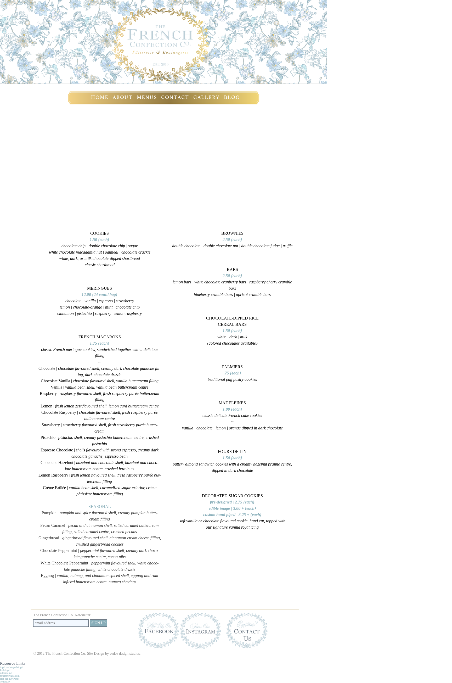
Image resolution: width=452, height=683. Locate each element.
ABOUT (123, 97)
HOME (100, 97)
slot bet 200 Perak (9, 678)
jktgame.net (6, 672)
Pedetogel (5, 670)
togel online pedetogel (11, 667)
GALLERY (206, 97)
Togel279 (5, 681)
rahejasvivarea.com (10, 675)
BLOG (232, 97)
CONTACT (175, 97)
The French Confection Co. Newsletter (62, 615)
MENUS (147, 97)
